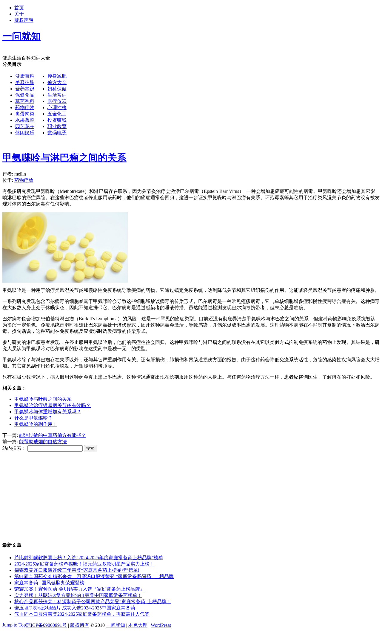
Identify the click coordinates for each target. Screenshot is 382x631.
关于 (19, 13)
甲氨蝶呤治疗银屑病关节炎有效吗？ (52, 405)
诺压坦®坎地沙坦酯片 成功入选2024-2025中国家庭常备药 (74, 607)
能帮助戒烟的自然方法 (43, 441)
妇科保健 (57, 88)
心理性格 (57, 107)
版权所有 (79, 625)
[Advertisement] (181, 183)
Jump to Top (14, 624)
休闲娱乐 (24, 132)
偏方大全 (57, 82)
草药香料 (24, 101)
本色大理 (137, 625)
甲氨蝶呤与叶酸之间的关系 (43, 399)
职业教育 (57, 126)
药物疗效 (24, 107)
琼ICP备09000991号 (46, 625)
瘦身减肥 (57, 76)
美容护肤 (24, 82)
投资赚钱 (57, 120)
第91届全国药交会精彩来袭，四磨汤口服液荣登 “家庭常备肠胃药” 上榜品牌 (94, 576)
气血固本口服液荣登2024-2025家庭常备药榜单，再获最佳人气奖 (82, 614)
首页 (19, 7)
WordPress (161, 625)
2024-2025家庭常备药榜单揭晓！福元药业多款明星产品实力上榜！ (84, 563)
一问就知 (115, 625)
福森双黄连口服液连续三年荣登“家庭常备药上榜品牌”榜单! (76, 570)
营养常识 (24, 88)
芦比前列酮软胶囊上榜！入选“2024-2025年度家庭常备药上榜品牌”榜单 (88, 557)
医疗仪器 (57, 101)
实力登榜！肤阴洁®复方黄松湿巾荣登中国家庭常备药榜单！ (78, 595)
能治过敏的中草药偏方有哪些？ (52, 435)
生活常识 (57, 94)
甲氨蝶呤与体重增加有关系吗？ (47, 411)
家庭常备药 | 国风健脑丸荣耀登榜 (49, 582)
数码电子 (57, 132)
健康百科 (24, 76)
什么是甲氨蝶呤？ (33, 417)
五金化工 (57, 113)
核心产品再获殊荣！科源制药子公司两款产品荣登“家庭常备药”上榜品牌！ (92, 601)
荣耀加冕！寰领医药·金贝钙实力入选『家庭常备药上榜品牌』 (79, 589)
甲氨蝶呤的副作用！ (35, 424)
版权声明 (23, 20)
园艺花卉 (24, 126)
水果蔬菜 (24, 120)
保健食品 (24, 94)
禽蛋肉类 (24, 113)
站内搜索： (14, 448)
